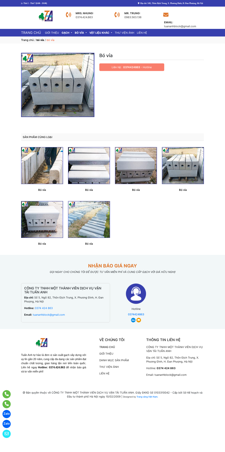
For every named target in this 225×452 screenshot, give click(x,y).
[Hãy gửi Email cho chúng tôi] (4, 433)
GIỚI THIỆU (52, 32)
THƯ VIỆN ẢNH (124, 32)
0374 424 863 (44, 308)
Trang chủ (27, 40)
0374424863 (131, 67)
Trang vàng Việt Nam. (147, 396)
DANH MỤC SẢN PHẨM (114, 360)
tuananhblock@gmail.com (49, 314)
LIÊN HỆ (142, 32)
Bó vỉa (42, 189)
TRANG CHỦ (31, 33)
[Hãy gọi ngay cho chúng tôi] (4, 404)
